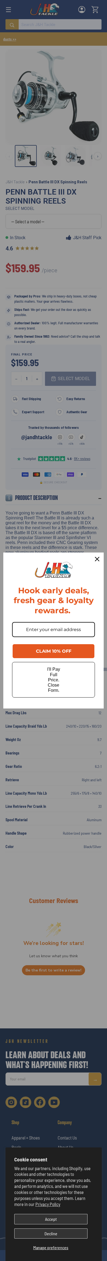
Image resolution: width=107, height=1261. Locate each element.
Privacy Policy (47, 1204)
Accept (51, 1219)
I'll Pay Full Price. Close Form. (53, 680)
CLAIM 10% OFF (53, 651)
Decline (50, 1233)
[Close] (97, 559)
